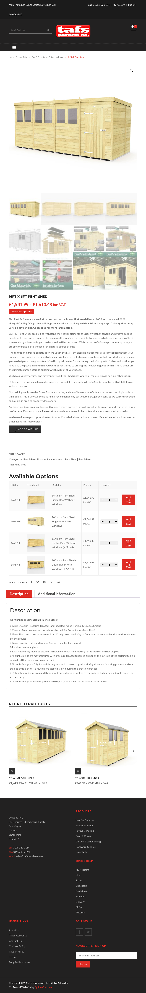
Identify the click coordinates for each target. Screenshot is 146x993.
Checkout (81, 885)
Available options (21, 311)
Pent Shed (20, 464)
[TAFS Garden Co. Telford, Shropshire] (73, 30)
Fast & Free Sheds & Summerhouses (48, 57)
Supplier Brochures (19, 962)
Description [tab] (19, 594)
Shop (78, 875)
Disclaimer (81, 891)
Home (11, 57)
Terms (12, 956)
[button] (131, 70)
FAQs (79, 907)
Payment (81, 896)
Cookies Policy (17, 946)
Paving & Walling (85, 830)
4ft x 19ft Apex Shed (21, 777)
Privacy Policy (16, 951)
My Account (119, 4)
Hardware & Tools (86, 846)
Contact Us (15, 940)
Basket (131, 4)
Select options (12, 771)
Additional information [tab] (56, 594)
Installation (82, 852)
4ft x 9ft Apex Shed (87, 777)
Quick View (40, 742)
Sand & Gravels (84, 836)
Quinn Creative (43, 987)
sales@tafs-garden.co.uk (29, 856)
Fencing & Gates (85, 820)
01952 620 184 (101, 4)
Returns (80, 912)
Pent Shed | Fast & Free (78, 459)
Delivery (80, 901)
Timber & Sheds (23, 57)
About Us (14, 930)
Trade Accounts (18, 935)
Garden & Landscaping (88, 841)
